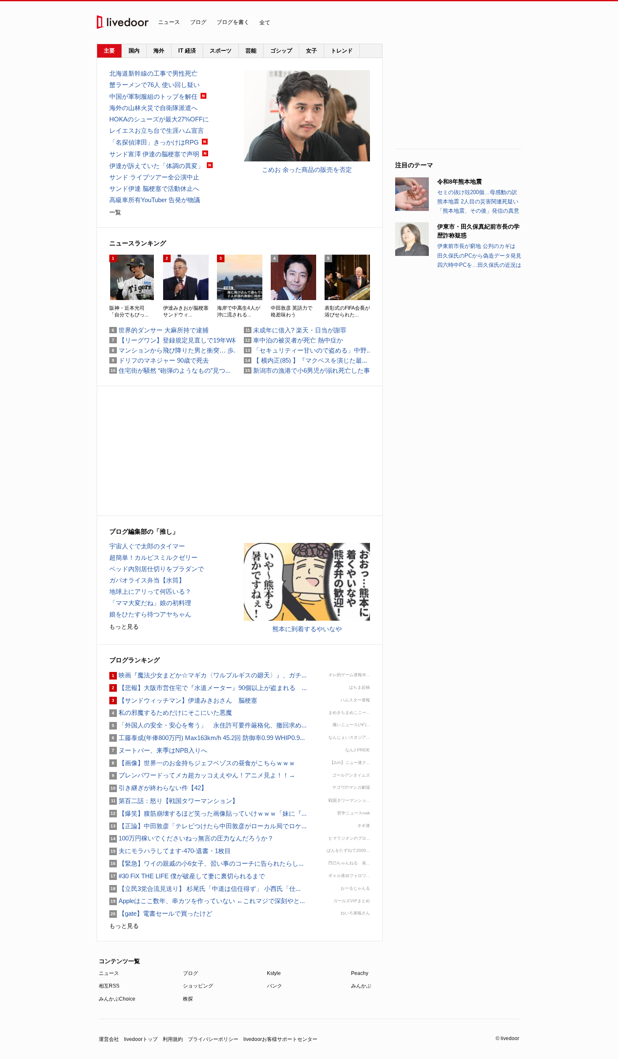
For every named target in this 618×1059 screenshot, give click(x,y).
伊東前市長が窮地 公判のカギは (476, 246)
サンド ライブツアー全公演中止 (154, 177)
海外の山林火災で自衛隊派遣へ (153, 107)
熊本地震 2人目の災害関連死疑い (477, 201)
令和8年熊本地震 (459, 181)
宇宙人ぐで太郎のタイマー (147, 546)
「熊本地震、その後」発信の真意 (478, 211)
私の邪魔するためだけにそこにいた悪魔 (170, 712)
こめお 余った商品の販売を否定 (307, 169)
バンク (274, 986)
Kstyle (274, 973)
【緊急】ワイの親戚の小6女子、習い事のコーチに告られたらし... (206, 863)
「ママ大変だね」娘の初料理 (150, 602)
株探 (188, 999)
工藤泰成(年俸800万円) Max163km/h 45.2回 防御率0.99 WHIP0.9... (207, 738)
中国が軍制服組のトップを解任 (153, 96)
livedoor (123, 22)
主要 (109, 50)
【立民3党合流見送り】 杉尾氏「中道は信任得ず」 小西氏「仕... (205, 888)
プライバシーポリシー (213, 1039)
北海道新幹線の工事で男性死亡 (153, 73)
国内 (134, 50)
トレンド (342, 50)
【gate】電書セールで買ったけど (160, 913)
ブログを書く (233, 22)
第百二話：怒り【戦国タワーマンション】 (173, 801)
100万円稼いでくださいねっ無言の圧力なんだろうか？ (191, 838)
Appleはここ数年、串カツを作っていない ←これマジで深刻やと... (207, 901)
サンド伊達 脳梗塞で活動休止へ (154, 188)
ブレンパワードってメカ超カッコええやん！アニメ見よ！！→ (202, 775)
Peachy (359, 973)
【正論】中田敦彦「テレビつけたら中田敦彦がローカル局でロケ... (207, 826)
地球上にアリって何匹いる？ (150, 591)
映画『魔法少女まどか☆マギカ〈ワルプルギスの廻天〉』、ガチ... (207, 675)
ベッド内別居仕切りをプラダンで (156, 568)
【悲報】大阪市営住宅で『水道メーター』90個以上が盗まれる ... (208, 688)
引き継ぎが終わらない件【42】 (158, 788)
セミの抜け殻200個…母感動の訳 (477, 192)
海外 (158, 50)
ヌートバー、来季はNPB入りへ (158, 750)
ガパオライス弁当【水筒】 (147, 580)
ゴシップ (281, 50)
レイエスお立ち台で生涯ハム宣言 (156, 130)
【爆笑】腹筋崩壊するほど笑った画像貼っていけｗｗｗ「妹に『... (207, 813)
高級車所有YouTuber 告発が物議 (154, 199)
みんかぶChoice (117, 999)
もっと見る (124, 626)
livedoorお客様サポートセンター (280, 1039)
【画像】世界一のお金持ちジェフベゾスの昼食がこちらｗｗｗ (202, 763)
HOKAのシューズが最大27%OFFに (159, 119)
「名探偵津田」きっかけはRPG (154, 142)
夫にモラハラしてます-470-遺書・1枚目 (170, 851)
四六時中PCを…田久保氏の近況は (479, 265)
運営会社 (109, 1039)
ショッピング (198, 986)
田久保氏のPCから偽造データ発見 (479, 256)
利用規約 (173, 1039)
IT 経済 (187, 50)
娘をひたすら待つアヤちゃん (150, 614)
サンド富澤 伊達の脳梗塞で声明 (154, 154)
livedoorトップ (141, 1039)
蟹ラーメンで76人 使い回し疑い (154, 84)
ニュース (169, 22)
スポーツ (221, 50)
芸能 (251, 50)
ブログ (198, 22)
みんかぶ (361, 986)
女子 (311, 50)
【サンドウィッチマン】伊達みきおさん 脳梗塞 (183, 700)
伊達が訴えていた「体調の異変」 (156, 165)
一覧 (115, 212)
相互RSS (109, 986)
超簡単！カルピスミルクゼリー (153, 557)
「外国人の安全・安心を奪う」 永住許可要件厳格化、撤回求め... (207, 725)
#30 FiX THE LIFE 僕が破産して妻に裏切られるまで (187, 876)
